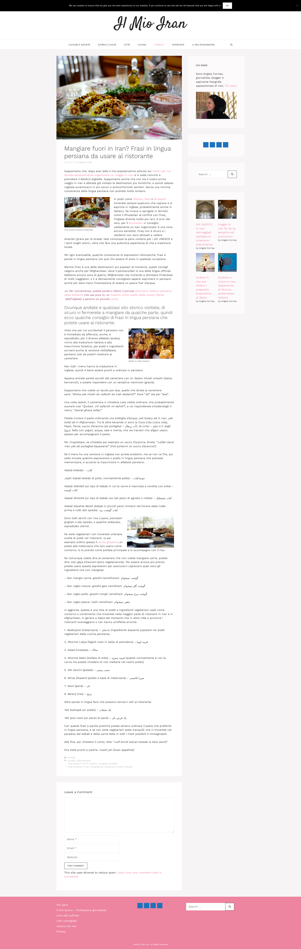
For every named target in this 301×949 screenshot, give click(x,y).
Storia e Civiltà (107, 44)
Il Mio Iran (150, 24)
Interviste (178, 44)
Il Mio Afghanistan (203, 44)
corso (114, 299)
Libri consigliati (66, 920)
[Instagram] (219, 144)
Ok (227, 5)
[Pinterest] (212, 144)
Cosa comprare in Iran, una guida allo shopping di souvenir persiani (100, 767)
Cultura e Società (79, 44)
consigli (71, 760)
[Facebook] (206, 144)
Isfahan (138, 199)
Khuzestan (136, 223)
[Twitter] (153, 905)
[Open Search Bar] (231, 44)
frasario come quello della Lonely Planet (137, 294)
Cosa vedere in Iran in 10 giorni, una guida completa (92, 763)
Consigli (159, 44)
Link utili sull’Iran (67, 915)
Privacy (61, 931)
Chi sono (231, 85)
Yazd (147, 199)
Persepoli (160, 199)
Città (127, 44)
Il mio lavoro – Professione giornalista (81, 910)
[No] (297, 5)
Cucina (142, 44)
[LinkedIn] (225, 144)
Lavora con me (66, 926)
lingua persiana (83, 760)
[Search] (232, 174)
